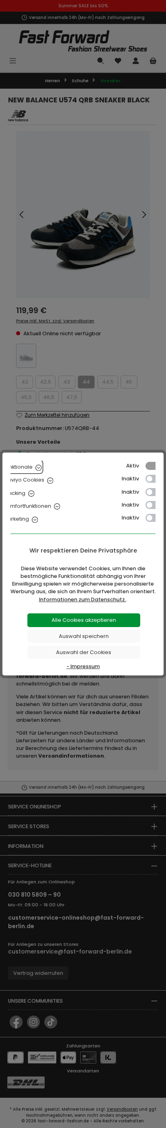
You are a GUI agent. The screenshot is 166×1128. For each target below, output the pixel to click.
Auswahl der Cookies (83, 652)
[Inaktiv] (154, 479)
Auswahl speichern (84, 636)
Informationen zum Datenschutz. (82, 599)
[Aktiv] (154, 466)
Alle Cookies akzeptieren (84, 620)
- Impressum (83, 666)
